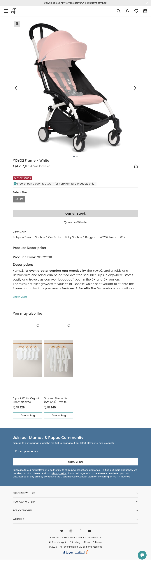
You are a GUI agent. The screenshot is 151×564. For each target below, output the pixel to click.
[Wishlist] (38, 326)
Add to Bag (28, 415)
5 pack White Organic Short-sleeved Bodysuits (26, 400)
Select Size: (20, 192)
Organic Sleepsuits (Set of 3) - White (55, 400)
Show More (20, 297)
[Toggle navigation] (6, 11)
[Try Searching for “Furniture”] (118, 11)
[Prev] (16, 88)
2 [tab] (77, 156)
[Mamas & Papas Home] (13, 11)
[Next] (135, 88)
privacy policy (58, 473)
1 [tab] (74, 156)
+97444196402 (121, 477)
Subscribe (75, 461)
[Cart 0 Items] (145, 11)
